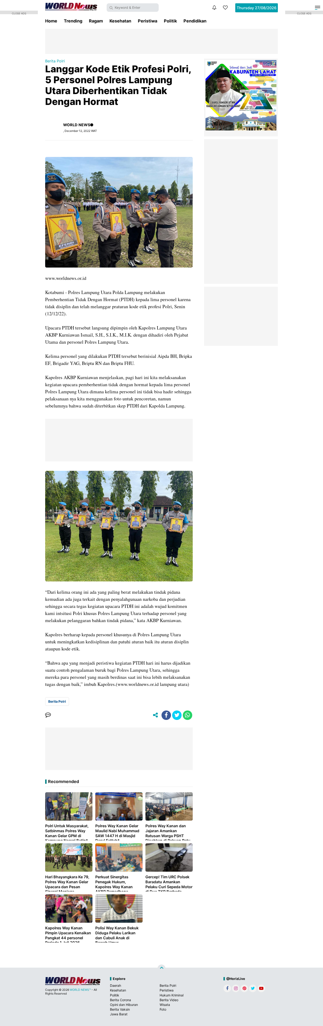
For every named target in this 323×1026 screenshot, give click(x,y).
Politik (170, 20)
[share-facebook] (166, 715)
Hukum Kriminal (171, 995)
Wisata (165, 1005)
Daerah (115, 985)
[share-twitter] (177, 715)
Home (51, 20)
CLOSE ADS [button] (19, 13)
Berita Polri (55, 61)
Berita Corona (120, 1000)
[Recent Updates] (214, 7)
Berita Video (169, 1000)
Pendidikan (194, 20)
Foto (163, 1009)
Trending (73, 20)
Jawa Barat (118, 1014)
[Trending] (225, 7)
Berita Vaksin (120, 1009)
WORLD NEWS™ (80, 989)
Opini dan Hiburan (124, 1005)
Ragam (96, 20)
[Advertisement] (161, 41)
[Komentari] (48, 715)
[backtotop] (161, 969)
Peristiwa (147, 20)
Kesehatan (120, 20)
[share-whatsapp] (187, 715)
